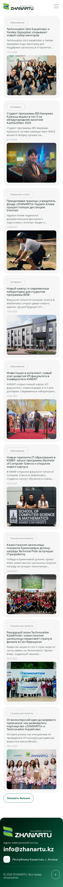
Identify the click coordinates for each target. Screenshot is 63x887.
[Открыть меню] (56, 6)
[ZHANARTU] (18, 6)
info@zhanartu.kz (28, 849)
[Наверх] (56, 874)
